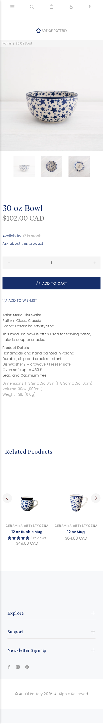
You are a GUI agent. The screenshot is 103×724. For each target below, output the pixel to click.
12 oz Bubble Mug (27, 531)
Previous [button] (7, 498)
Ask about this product (22, 243)
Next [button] (95, 498)
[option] (27, 166)
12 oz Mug (76, 531)
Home (7, 43)
